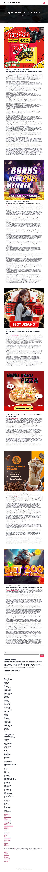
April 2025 (6, 700)
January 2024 (7, 719)
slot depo (6, 781)
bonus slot (6, 739)
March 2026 (6, 686)
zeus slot (6, 813)
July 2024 (6, 712)
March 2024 (6, 718)
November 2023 (7, 722)
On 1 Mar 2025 (8, 585)
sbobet (5, 758)
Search (6, 652)
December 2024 (7, 706)
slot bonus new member (9, 778)
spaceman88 (7, 808)
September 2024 (8, 710)
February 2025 (7, 703)
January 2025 (7, 704)
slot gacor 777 (6, 834)
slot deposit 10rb (8, 790)
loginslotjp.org (14, 335)
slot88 (5, 844)
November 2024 (7, 707)
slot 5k (5, 769)
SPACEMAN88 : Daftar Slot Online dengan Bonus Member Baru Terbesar (20, 663)
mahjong (6, 750)
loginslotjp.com (16, 496)
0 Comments (26, 69)
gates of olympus (7, 840)
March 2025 (6, 701)
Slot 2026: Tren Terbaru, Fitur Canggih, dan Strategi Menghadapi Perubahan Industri (23, 665)
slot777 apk (6, 804)
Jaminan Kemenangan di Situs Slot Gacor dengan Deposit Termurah (24, 587)
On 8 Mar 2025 (8, 69)
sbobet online (6, 854)
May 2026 (6, 683)
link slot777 (6, 747)
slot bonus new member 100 (10, 779)
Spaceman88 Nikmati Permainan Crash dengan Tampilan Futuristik (19, 667)
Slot (20, 69)
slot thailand (7, 801)
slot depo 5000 (7, 785)
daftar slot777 (7, 742)
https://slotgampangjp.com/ (12, 590)
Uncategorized (7, 811)
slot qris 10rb (7, 800)
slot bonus (6, 775)
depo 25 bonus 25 (8, 743)
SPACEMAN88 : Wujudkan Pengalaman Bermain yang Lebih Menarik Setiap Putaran (23, 661)
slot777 (5, 803)
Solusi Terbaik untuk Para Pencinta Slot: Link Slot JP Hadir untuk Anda (23, 332)
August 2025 (7, 694)
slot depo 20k (7, 783)
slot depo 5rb (7, 788)
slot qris (6, 797)
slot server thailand (7, 816)
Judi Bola (6, 744)
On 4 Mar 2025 (8, 329)
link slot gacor (6, 857)
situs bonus (6, 762)
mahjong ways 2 (7, 754)
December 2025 (7, 689)
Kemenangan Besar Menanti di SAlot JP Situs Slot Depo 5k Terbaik (23, 495)
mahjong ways (7, 753)
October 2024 (7, 708)
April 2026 (6, 685)
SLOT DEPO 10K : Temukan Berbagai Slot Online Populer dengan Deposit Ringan (22, 664)
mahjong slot (7, 751)
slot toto (5, 835)
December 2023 (7, 721)
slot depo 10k (7, 782)
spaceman (6, 806)
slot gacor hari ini (8, 793)
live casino (6, 749)
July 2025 (6, 696)
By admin (15, 69)
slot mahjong (6, 828)
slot (4, 836)
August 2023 (7, 726)
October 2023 (7, 724)
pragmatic (6, 819)
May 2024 (6, 715)
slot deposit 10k (7, 789)
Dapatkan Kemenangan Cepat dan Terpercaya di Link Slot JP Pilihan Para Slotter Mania (24, 415)
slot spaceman (6, 845)
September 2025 (8, 693)
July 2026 (6, 680)
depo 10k (5, 815)
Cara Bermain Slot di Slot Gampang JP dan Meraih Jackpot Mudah (23, 203)
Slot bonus (6, 853)
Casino (5, 740)
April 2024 (6, 717)
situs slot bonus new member (11, 764)
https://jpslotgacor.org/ (14, 418)
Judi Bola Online (7, 746)
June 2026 (6, 682)
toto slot (6, 810)
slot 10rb (6, 768)
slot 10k (5, 767)
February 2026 (7, 687)
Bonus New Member (8, 736)
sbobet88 (6, 760)
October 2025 (7, 692)
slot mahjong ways (8, 795)
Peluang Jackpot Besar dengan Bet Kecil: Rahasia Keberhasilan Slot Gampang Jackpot (24, 72)
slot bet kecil (7, 774)
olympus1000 (7, 757)
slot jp (7, 205)
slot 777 (6, 771)
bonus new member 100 (9, 737)
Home (15, 15)
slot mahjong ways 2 (8, 796)
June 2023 (6, 729)
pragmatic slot (6, 851)
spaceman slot (7, 807)
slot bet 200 (6, 772)
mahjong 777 (6, 827)
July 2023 (6, 728)
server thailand (6, 860)
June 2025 (6, 697)
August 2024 (7, 711)
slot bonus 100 (7, 776)
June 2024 (6, 714)
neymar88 (6, 756)
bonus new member (7, 820)
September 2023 (8, 725)
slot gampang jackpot (19, 74)
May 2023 (6, 731)
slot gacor (6, 792)
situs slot (5, 824)
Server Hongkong (8, 761)
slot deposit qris (7, 814)
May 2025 (6, 699)
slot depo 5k (7, 786)
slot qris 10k (6, 799)
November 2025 (7, 690)
